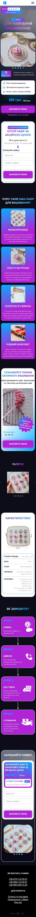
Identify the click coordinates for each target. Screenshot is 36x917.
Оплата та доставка (18, 896)
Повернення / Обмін (18, 899)
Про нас (18, 902)
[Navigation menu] (32, 3)
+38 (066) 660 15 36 (18, 884)
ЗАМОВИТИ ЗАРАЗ (18, 175)
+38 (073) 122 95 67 (18, 879)
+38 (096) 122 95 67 (18, 882)
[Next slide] (35, 482)
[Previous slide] (0, 482)
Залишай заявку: (11, 150)
